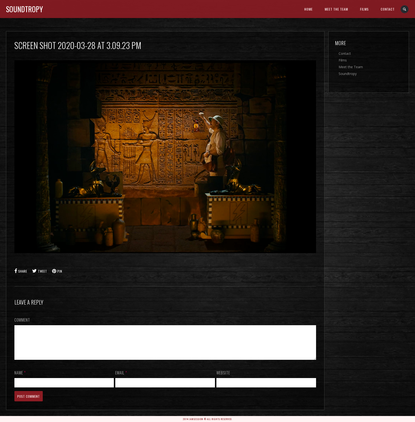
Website (223, 373)
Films (364, 9)
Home (308, 9)
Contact (388, 9)
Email (121, 373)
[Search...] (405, 9)
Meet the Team (336, 9)
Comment (22, 320)
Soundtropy (24, 9)
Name (20, 373)
